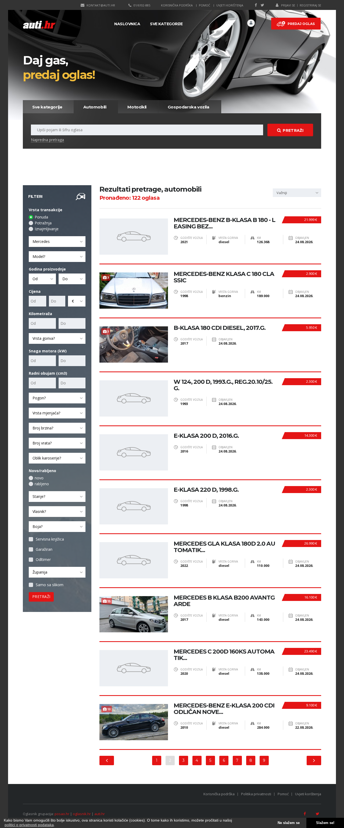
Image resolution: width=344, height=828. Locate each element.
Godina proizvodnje (47, 269)
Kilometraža (40, 313)
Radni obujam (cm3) (48, 373)
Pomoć (204, 5)
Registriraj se (310, 5)
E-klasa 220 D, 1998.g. (206, 490)
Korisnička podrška (177, 5)
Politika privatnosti (256, 793)
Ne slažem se (289, 823)
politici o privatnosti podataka (29, 825)
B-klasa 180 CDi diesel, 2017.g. (220, 328)
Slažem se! (325, 823)
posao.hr (62, 813)
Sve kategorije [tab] (47, 107)
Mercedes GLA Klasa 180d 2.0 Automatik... (224, 547)
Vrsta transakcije (45, 209)
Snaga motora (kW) (48, 350)
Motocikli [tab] (136, 107)
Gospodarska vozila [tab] (188, 107)
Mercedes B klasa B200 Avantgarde (224, 600)
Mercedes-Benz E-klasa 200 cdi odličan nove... (224, 708)
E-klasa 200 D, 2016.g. (206, 436)
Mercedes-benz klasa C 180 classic (224, 277)
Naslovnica (127, 23)
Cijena (35, 291)
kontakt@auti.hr (101, 5)
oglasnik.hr (82, 813)
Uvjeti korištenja (229, 5)
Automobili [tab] (94, 107)
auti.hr (99, 813)
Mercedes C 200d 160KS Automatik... (224, 654)
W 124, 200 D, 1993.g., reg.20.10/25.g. (223, 385)
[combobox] (57, 241)
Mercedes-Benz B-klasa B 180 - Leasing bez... (224, 223)
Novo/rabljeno (42, 470)
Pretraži (293, 130)
